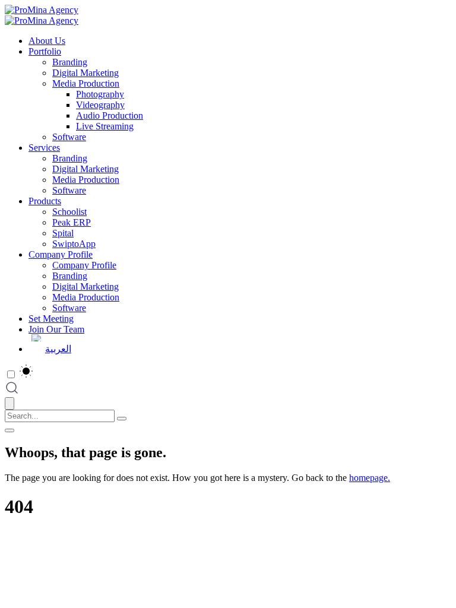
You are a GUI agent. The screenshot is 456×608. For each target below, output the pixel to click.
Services (44, 147)
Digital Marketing (85, 73)
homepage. (369, 478)
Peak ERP (71, 222)
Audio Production (109, 115)
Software (69, 137)
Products (44, 201)
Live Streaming (105, 126)
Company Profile (60, 254)
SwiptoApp (74, 244)
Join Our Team (56, 329)
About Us (46, 41)
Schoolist (69, 212)
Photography (100, 94)
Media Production (85, 83)
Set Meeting (51, 319)
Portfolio (44, 51)
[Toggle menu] (9, 430)
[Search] (121, 418)
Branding (69, 62)
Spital (63, 233)
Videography (100, 105)
